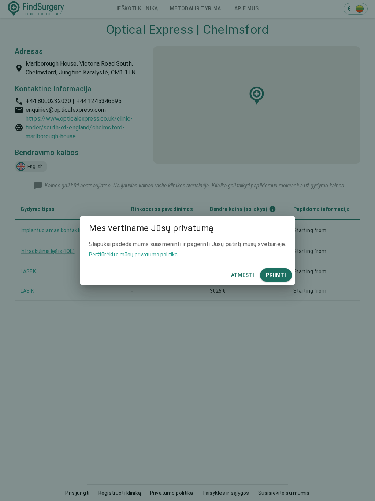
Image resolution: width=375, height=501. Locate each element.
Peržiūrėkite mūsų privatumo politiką (133, 254)
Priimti (276, 275)
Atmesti (243, 275)
